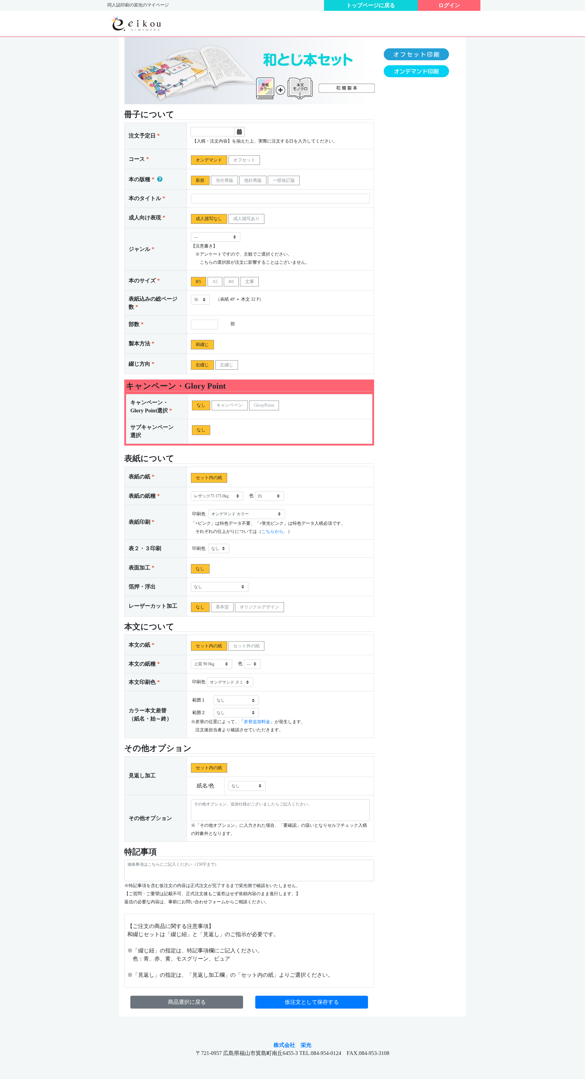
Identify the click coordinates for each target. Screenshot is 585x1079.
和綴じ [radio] (202, 344)
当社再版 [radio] (224, 180)
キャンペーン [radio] (229, 405)
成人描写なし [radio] (209, 218)
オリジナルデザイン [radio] (259, 606)
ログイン (449, 5)
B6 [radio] (231, 281)
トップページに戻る (370, 5)
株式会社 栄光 (292, 1045)
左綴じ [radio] (226, 364)
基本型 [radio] (222, 606)
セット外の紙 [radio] (246, 645)
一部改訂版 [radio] (284, 180)
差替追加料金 (257, 721)
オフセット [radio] (244, 160)
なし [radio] (201, 405)
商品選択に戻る (187, 1002)
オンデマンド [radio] (209, 160)
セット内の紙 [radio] (209, 477)
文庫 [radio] (249, 281)
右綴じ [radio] (202, 364)
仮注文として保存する (312, 1002)
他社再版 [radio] (253, 180)
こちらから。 (274, 531)
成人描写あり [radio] (246, 218)
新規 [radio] (200, 180)
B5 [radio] (198, 281)
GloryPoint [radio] (264, 405)
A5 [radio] (215, 281)
